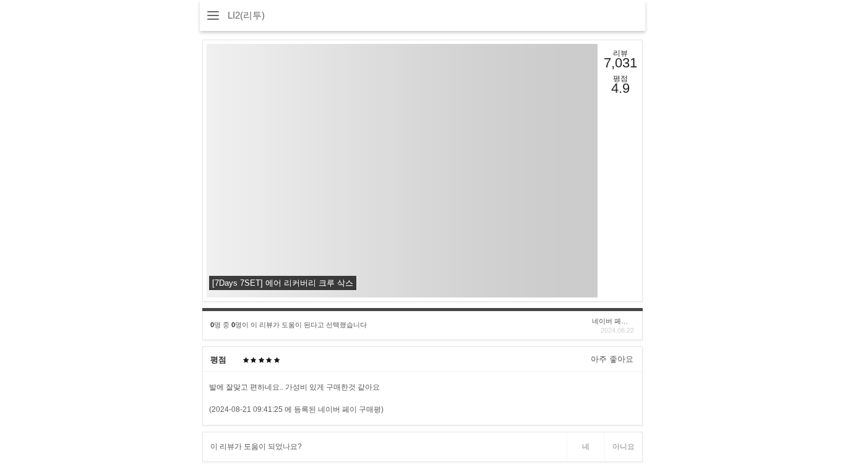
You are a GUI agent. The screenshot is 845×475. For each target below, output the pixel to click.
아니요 (623, 446)
